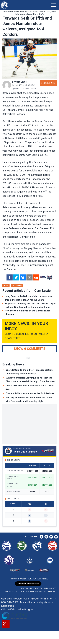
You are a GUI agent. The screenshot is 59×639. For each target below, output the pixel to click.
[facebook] (10, 277)
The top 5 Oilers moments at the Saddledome (29, 393)
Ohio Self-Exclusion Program (17, 609)
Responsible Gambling (45, 592)
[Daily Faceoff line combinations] (43, 277)
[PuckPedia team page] (49, 277)
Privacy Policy (11, 592)
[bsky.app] (23, 277)
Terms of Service (26, 592)
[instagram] (46, 537)
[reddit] (36, 277)
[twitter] (16, 277)
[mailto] (29, 277)
